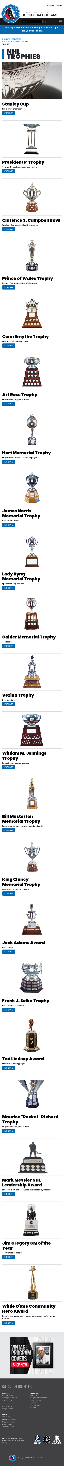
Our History (35, 1395)
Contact (59, 5)
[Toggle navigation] (60, 21)
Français (50, 5)
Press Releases (36, 1400)
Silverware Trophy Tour (13, 42)
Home (4, 39)
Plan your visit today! (32, 30)
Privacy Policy (7, 1424)
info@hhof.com (7, 1409)
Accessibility (6, 1417)
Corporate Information (39, 1398)
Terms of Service (8, 1427)
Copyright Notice (8, 1422)
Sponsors (34, 1403)
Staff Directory (36, 1405)
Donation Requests (9, 1419)
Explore (8, 113)
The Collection (15, 39)
